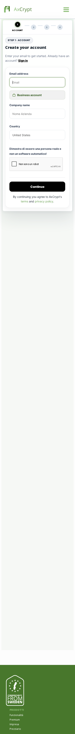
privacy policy (44, 201)
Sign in (23, 60)
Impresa (14, 724)
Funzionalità (16, 715)
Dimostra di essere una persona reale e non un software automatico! (35, 151)
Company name (19, 105)
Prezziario (15, 729)
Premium (15, 719)
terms (24, 201)
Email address (18, 73)
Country (14, 126)
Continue (37, 187)
